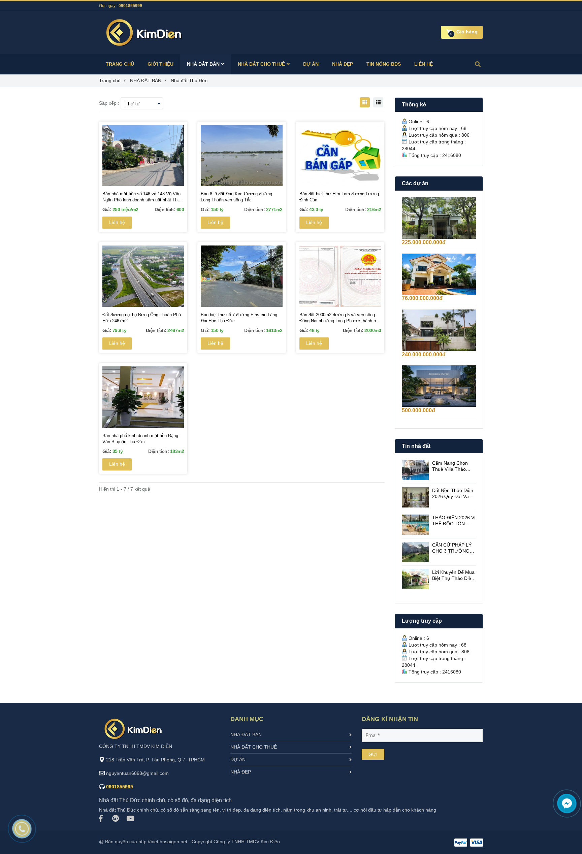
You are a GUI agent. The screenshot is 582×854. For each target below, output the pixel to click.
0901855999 (130, 5)
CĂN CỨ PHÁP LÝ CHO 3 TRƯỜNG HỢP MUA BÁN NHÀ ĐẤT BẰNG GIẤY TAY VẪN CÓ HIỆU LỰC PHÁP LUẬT (454, 548)
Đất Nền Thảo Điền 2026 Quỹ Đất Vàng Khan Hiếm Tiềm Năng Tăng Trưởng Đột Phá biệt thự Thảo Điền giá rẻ (453, 493)
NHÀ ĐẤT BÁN (246, 734)
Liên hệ (117, 222)
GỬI (373, 754)
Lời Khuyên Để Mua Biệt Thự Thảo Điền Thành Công (453, 575)
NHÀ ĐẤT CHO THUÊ (253, 747)
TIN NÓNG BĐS (383, 64)
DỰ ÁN (238, 759)
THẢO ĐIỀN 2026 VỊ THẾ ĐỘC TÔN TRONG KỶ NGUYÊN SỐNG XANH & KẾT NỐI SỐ (454, 521)
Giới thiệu (160, 64)
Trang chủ (112, 80)
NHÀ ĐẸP (240, 772)
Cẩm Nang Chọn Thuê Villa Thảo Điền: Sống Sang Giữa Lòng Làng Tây (450, 466)
